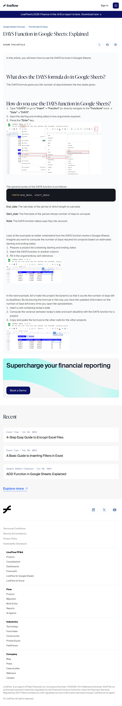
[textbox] (61, 195)
